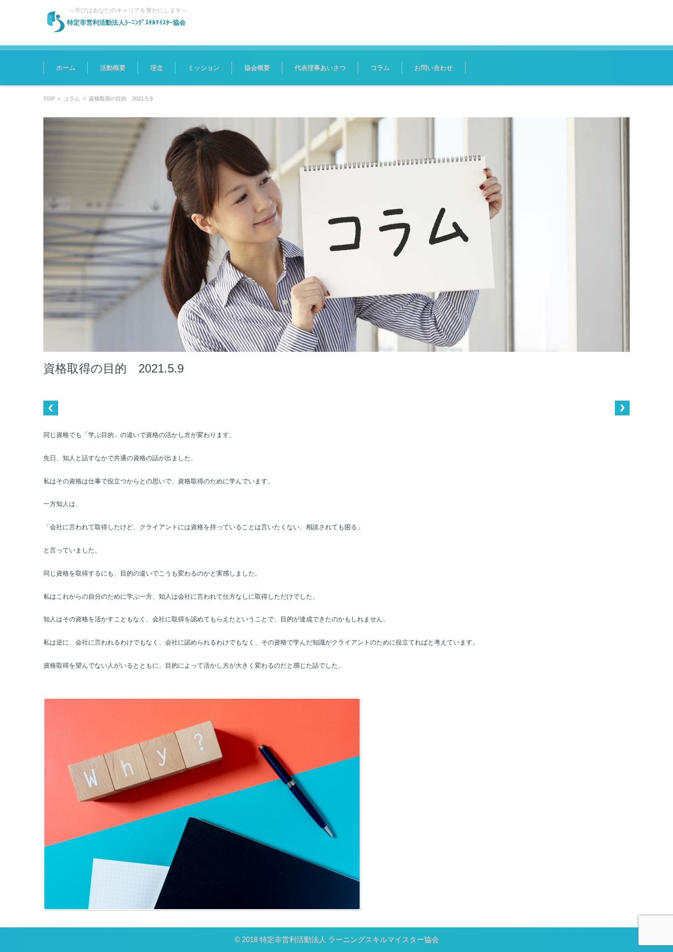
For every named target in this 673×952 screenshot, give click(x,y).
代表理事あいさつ (320, 67)
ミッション (204, 67)
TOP (49, 99)
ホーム (65, 67)
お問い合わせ (433, 67)
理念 (156, 67)
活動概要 (113, 67)
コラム (380, 67)
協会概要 (257, 67)
